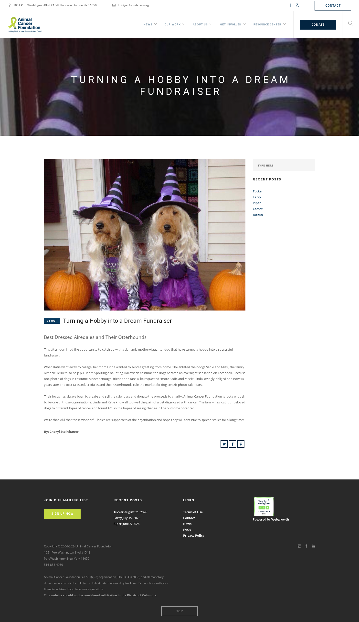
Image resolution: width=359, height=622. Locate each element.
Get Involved (230, 24)
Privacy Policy (193, 535)
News (148, 24)
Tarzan (258, 214)
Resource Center (267, 24)
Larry (257, 197)
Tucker (258, 191)
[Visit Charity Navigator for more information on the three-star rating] (264, 507)
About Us (200, 24)
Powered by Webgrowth (271, 519)
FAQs (187, 529)
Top (179, 611)
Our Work (173, 24)
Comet (258, 209)
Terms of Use (193, 512)
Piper (257, 203)
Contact (333, 5)
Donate (318, 24)
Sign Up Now (62, 513)
